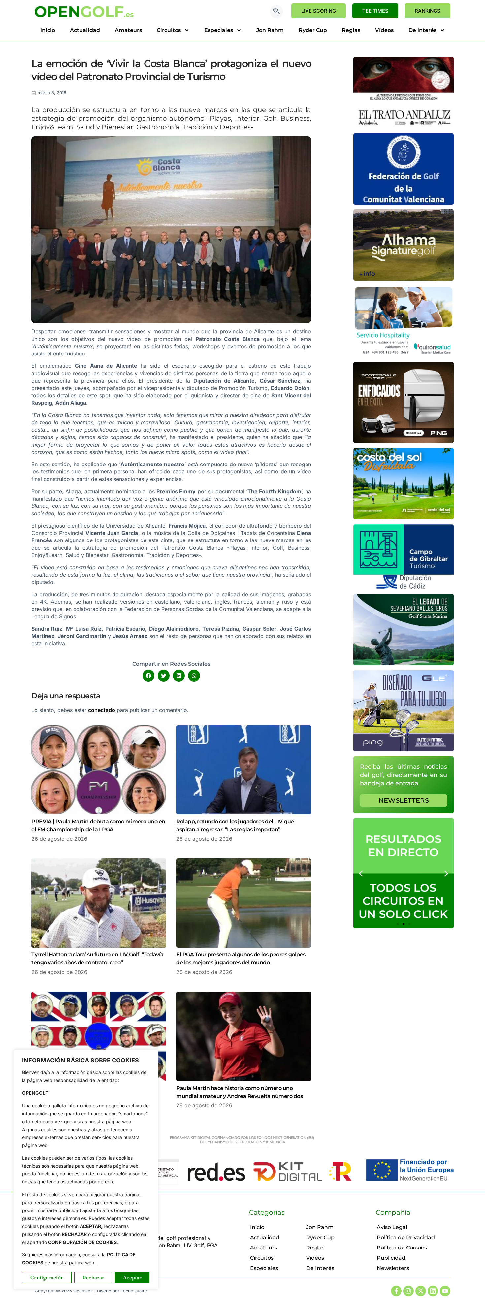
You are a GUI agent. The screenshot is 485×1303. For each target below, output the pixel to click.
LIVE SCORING (318, 11)
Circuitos (169, 30)
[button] (276, 11)
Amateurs (128, 30)
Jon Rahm (270, 30)
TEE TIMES (375, 11)
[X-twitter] (420, 1291)
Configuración (47, 1277)
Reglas (351, 30)
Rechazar (93, 1277)
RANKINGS (427, 11)
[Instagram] (408, 1291)
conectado (101, 710)
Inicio (47, 30)
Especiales (218, 30)
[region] (85, 1170)
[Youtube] (445, 1291)
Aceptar (132, 1277)
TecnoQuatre (134, 1290)
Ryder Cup (313, 30)
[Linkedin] (433, 1291)
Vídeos (384, 30)
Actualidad (85, 30)
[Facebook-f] (396, 1291)
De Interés (422, 30)
